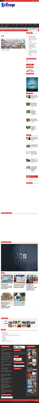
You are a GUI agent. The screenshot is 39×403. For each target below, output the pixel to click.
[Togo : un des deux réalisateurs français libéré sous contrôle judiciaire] (28, 96)
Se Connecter (3, 28)
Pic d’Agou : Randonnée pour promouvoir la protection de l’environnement (33, 112)
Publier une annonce (20, 28)
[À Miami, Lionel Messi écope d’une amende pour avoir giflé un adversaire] (34, 373)
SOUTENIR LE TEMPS (28, 28)
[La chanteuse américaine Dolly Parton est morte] (30, 357)
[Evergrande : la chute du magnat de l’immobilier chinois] (34, 387)
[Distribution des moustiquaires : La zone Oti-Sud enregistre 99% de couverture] (7, 279)
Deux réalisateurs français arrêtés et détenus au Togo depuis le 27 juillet (34, 104)
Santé (26, 24)
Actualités (7, 24)
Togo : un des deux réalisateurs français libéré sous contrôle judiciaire (34, 96)
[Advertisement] (19, 16)
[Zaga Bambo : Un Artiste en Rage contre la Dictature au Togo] (19, 325)
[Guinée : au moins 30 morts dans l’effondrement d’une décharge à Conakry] (28, 160)
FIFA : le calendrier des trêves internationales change (5, 368)
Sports (2, 26)
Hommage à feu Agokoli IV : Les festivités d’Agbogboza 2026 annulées (34, 128)
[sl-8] (13, 48)
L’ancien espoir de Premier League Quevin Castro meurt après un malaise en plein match (6, 391)
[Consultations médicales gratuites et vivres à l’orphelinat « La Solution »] (10, 322)
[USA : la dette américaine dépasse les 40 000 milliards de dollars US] (34, 383)
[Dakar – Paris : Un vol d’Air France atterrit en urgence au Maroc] (30, 387)
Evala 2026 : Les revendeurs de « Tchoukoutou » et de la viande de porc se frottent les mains (31, 287)
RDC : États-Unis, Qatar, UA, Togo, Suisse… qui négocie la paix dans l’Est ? (34, 152)
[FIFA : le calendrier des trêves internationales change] (30, 360)
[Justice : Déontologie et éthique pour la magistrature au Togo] (6, 322)
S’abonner (8, 28)
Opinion (21, 24)
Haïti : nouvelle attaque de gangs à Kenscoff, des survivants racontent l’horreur (6, 365)
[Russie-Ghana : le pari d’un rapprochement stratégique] (32, 393)
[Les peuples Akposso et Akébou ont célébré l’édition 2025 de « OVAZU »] (19, 322)
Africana (28, 135)
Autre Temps (29, 93)
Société (30, 24)
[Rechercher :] (33, 30)
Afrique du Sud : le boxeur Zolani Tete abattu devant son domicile (6, 382)
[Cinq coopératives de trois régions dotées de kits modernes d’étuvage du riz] (33, 322)
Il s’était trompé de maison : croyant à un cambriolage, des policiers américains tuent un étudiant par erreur (7, 353)
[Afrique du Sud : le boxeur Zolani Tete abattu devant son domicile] (30, 367)
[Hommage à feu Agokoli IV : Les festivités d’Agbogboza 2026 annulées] (28, 127)
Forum (19, 0)
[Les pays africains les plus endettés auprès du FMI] (30, 383)
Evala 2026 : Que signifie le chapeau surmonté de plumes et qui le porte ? (19, 304)
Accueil (2, 24)
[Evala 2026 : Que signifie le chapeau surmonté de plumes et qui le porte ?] (19, 297)
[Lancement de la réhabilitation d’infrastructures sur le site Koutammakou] (28, 322)
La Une (2, 0)
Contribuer (13, 28)
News (5, 0)
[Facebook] (36, 1)
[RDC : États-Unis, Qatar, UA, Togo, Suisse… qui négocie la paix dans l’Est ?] (28, 152)
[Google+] (34, 1)
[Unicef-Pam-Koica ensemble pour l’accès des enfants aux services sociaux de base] (24, 322)
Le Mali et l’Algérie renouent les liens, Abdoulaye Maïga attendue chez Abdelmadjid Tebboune (34, 168)
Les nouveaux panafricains (33, 43)
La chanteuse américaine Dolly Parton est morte (6, 362)
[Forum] (38, 1)
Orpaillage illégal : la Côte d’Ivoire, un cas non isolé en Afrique (34, 145)
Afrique (17, 24)
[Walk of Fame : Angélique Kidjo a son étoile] (30, 373)
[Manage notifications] (36, 401)
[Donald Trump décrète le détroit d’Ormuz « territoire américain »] (30, 390)
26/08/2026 (33, 99)
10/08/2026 (33, 122)
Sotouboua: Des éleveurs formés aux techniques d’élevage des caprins (19, 286)
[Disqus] (13, 67)
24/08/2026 (33, 155)
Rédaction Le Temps (33, 41)
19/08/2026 (33, 106)
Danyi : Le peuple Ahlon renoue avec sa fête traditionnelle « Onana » (34, 120)
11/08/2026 (33, 115)
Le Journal (9, 0)
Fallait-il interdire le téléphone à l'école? (32, 36)
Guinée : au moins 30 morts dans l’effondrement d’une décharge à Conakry (34, 160)
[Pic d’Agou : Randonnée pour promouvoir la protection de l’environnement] (28, 111)
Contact (15, 0)
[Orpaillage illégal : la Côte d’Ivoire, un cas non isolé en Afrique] (28, 145)
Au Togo (12, 24)
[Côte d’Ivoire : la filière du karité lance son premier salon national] (34, 370)
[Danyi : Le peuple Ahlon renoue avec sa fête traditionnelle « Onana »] (28, 120)
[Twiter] (32, 1)
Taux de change (28, 75)
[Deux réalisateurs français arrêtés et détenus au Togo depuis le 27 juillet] (28, 104)
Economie (35, 24)
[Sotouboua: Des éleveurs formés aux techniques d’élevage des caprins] (19, 279)
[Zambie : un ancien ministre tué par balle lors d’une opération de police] (34, 380)
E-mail (27, 60)
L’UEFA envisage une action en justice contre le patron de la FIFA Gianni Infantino (6, 349)
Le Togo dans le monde (32, 50)
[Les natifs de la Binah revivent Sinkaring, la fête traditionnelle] (24, 325)
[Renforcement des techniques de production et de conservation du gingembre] (10, 325)
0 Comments (34, 100)
